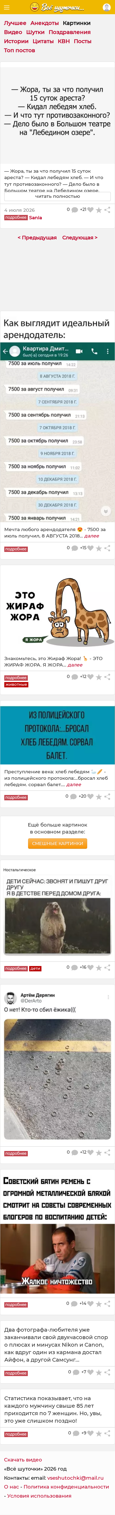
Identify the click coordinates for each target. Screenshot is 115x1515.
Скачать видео (23, 1460)
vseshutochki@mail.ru (75, 1478)
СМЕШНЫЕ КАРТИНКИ (57, 843)
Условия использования (39, 1496)
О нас (11, 1487)
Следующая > (80, 237)
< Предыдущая (37, 237)
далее (91, 536)
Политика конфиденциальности (66, 1487)
